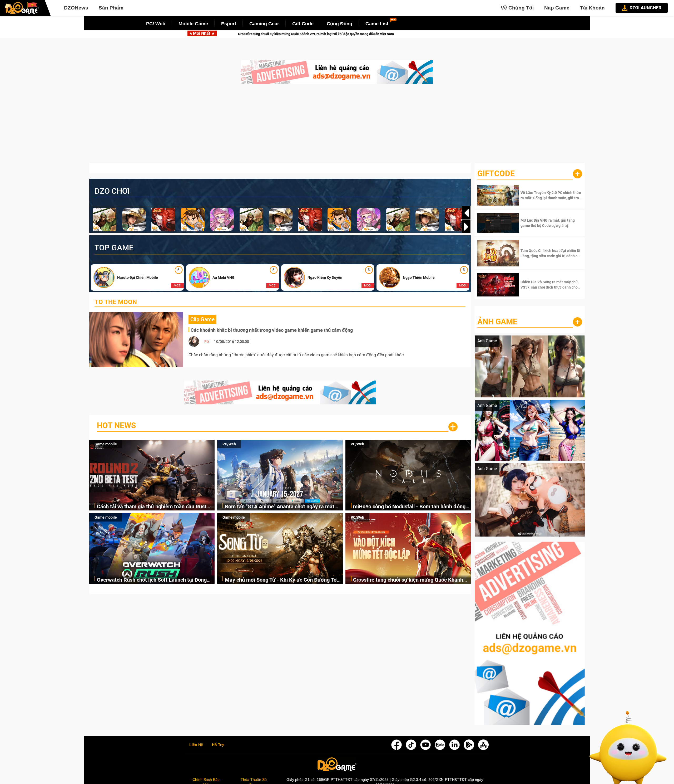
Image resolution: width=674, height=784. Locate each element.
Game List (376, 23)
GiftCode (496, 173)
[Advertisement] (337, 126)
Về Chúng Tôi (517, 8)
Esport (228, 23)
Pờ (206, 341)
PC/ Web (155, 23)
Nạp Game (556, 8)
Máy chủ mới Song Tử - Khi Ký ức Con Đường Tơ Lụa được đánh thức (281, 580)
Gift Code (303, 23)
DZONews (76, 8)
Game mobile (106, 444)
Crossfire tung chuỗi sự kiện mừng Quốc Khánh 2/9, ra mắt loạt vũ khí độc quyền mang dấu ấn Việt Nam (408, 580)
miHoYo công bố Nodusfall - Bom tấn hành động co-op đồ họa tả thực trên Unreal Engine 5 (409, 506)
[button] (466, 226)
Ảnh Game (497, 321)
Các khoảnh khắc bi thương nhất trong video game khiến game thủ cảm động (272, 330)
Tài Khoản (592, 8)
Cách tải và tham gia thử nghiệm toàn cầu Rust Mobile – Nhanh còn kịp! (151, 506)
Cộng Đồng (339, 23)
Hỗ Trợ (218, 745)
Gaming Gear (264, 23)
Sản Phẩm (111, 8)
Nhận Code (551, 195)
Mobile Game (193, 23)
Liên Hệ (196, 745)
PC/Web (229, 444)
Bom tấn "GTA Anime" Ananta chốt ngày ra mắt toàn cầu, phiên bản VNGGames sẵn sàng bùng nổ (283, 506)
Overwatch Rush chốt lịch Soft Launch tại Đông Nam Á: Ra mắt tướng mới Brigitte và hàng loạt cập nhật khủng (152, 580)
